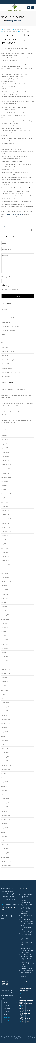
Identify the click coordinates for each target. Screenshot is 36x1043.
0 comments (7, 29)
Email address (7, 249)
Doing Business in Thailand (10, 318)
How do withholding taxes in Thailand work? (27, 972)
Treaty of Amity (25, 902)
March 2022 (5, 506)
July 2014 (4, 686)
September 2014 (7, 677)
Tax (3, 339)
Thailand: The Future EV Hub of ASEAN (13, 389)
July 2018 (4, 611)
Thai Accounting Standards (26, 935)
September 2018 (7, 606)
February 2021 (6, 556)
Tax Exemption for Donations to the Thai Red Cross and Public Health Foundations (17, 405)
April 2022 (5, 502)
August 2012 (5, 782)
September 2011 (7, 824)
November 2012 (6, 769)
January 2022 (6, 515)
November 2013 (6, 719)
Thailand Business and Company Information (26, 896)
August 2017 (5, 627)
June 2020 (5, 573)
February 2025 (6, 456)
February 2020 (6, 577)
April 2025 (5, 448)
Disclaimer (24, 976)
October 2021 (6, 527)
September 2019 (7, 586)
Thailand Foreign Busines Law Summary (27, 920)
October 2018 (6, 602)
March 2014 (5, 702)
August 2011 (5, 828)
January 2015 (6, 661)
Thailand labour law (8, 364)
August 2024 (5, 481)
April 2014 (5, 698)
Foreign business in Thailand (10, 326)
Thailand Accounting (21, 29)
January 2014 (6, 711)
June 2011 (5, 836)
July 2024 (4, 485)
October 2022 (6, 490)
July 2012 (4, 786)
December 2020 (6, 561)
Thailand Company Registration (11, 360)
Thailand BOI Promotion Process (26, 967)
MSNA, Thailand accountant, (15, 214)
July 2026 (4, 435)
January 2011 (6, 857)
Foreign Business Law (8, 330)
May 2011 (5, 840)
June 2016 (5, 640)
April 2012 (5, 794)
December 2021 (6, 519)
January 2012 (6, 807)
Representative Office (27, 905)
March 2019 (5, 594)
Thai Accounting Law (27, 932)
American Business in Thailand (11, 314)
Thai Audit (5, 343)
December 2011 (6, 811)
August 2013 (5, 732)
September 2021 (7, 531)
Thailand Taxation (7, 368)
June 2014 (5, 690)
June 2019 (5, 590)
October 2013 (6, 723)
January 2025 (6, 460)
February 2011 (6, 853)
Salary (3, 335)
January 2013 (6, 761)
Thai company (6, 347)
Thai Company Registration (25, 912)
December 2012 (6, 765)
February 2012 (6, 803)
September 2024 (7, 477)
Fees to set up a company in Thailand (27, 963)
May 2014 (5, 694)
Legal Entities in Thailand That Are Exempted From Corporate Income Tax (17, 421)
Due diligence (6, 322)
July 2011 (4, 832)
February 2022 (6, 510)
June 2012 (5, 790)
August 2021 (5, 535)
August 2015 (5, 648)
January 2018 (6, 619)
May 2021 (5, 544)
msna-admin (14, 31)
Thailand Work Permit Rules (27, 916)
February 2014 (6, 707)
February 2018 (6, 615)
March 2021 (5, 552)
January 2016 (6, 644)
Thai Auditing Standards (25, 939)
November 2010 (6, 865)
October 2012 (6, 773)
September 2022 (7, 494)
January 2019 (6, 598)
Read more (6, 227)
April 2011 (5, 844)
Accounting (5, 309)
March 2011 (5, 849)
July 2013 (4, 736)
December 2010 (6, 861)
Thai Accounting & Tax (26, 928)
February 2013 (6, 757)
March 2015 (5, 657)
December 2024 (6, 465)
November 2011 (6, 815)
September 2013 (7, 728)
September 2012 (7, 778)
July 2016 (4, 636)
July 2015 (4, 652)
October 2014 (6, 673)
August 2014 (5, 682)
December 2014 (6, 665)
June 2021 (5, 540)
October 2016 (6, 632)
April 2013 (5, 748)
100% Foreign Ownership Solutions (27, 908)
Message (5, 255)
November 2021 (6, 523)
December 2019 (6, 581)
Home (4, 21)
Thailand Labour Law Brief (27, 924)
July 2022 (4, 498)
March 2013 (5, 753)
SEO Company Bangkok (23, 1039)
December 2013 (6, 715)
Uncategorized (6, 376)
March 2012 (5, 799)
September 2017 (7, 623)
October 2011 (6, 819)
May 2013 (5, 744)
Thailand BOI (6, 355)
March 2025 (5, 452)
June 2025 (5, 439)
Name (4, 243)
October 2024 (6, 473)
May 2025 (5, 444)
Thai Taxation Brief (26, 942)
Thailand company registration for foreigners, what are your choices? (27, 949)
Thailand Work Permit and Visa (11, 372)
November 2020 (6, 565)
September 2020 (7, 569)
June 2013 (5, 740)
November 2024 (6, 469)
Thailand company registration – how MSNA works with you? (26, 957)
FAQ (22, 944)
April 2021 (5, 548)
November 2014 (6, 669)
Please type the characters (10, 277)
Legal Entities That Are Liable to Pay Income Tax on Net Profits (17, 413)
